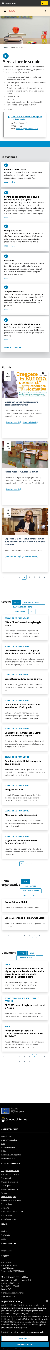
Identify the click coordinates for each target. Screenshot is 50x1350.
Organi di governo (8, 1136)
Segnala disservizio (8, 1296)
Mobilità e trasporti (8, 1196)
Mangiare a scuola (13, 230)
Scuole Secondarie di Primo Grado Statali (25, 918)
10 (24, 1061)
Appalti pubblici (7, 1185)
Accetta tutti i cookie (25, 1344)
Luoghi (4, 1250)
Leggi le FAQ (6, 1289)
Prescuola (9, 260)
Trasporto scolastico (14, 291)
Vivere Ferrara (8, 1243)
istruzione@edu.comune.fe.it (27, 128)
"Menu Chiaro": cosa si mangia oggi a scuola (23, 623)
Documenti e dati (8, 1158)
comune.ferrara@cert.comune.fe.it (16, 1280)
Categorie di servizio (11, 1163)
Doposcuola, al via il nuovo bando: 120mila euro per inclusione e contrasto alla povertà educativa (25, 541)
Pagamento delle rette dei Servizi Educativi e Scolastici (21, 842)
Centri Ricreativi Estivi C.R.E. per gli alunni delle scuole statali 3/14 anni (22, 652)
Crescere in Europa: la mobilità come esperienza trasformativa (21, 403)
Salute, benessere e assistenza (13, 1211)
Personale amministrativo (11, 1154)
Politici (3, 1151)
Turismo (4, 1193)
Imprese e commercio (9, 1181)
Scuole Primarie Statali (16, 902)
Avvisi (3, 1238)
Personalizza (24, 1338)
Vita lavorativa (7, 1178)
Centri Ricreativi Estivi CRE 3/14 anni (22, 324)
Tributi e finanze (7, 1204)
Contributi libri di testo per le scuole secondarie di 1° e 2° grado (21, 198)
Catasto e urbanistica (9, 1189)
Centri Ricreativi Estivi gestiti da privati (24, 679)
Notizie (4, 1231)
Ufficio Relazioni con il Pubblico (14, 1276)
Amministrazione (9, 1129)
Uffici (3, 1143)
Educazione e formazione (11, 1200)
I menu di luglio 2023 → (13, 347)
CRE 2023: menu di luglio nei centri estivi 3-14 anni (25, 1006)
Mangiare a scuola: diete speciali (21, 815)
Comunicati (5, 1234)
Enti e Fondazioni (8, 1147)
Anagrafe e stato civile (10, 1170)
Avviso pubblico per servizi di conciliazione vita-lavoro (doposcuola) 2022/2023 (24, 1033)
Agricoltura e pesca (8, 1219)
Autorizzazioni (6, 1215)
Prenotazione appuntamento (12, 1292)
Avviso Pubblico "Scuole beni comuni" (22, 471)
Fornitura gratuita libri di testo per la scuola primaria (23, 762)
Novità (4, 1224)
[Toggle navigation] (4, 11)
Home (5, 47)
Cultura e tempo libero (9, 1174)
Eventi (9, 1250)
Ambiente (5, 1207)
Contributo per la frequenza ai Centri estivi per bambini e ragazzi (23, 734)
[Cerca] (46, 11)
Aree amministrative (9, 1139)
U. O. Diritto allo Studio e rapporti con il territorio (26, 118)
